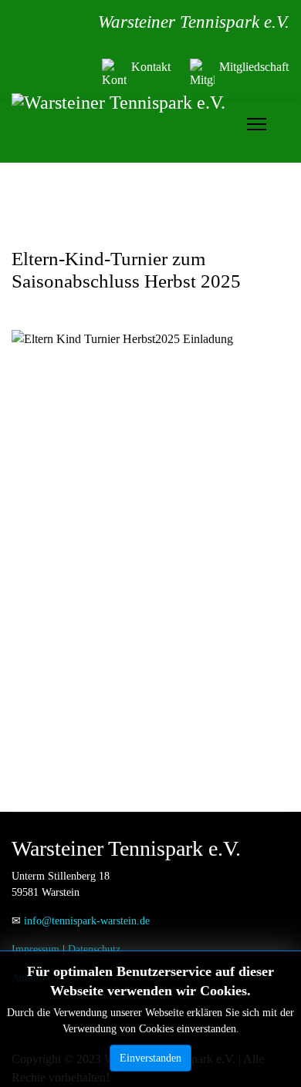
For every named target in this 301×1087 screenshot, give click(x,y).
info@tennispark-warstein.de (87, 921)
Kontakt (151, 66)
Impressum (35, 949)
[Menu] (256, 124)
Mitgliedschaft (254, 66)
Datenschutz (94, 949)
